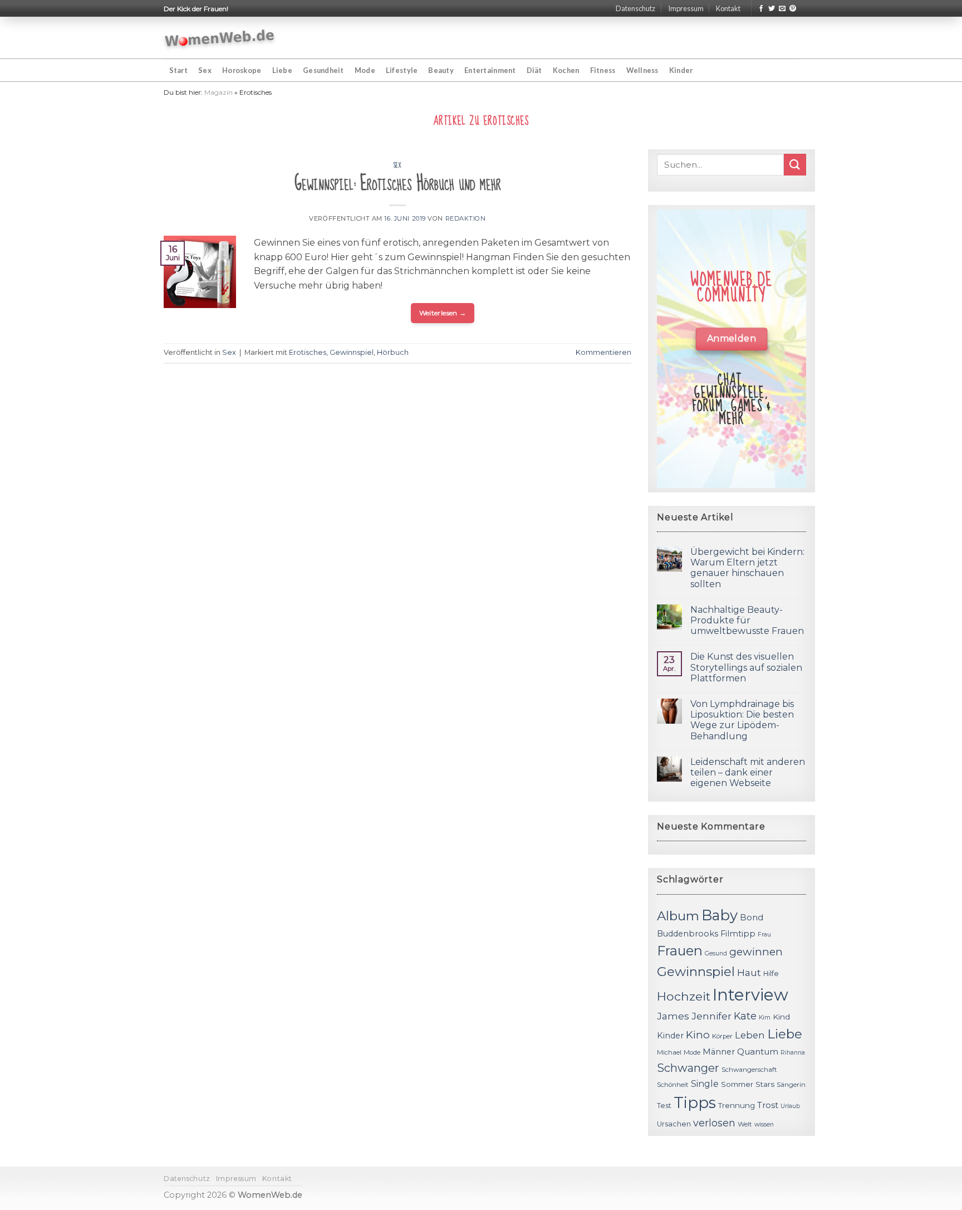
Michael (669, 1052)
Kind (781, 1016)
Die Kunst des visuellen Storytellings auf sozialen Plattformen (746, 667)
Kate (745, 1016)
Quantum (757, 1051)
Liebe (282, 70)
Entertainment (490, 70)
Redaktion (465, 218)
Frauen (680, 951)
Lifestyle (402, 70)
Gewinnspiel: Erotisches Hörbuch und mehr (398, 183)
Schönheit (673, 1085)
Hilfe (771, 973)
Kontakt (728, 8)
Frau (764, 934)
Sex (205, 70)
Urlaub (790, 1106)
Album (678, 916)
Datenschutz (635, 8)
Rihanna (793, 1052)
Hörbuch (393, 352)
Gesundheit (323, 70)
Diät (534, 70)
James (673, 1016)
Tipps (695, 1102)
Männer (719, 1052)
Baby (719, 915)
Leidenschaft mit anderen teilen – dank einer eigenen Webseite (747, 772)
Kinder (681, 70)
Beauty (441, 70)
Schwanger (688, 1068)
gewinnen (756, 951)
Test (664, 1105)
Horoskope (241, 70)
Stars (764, 1084)
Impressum (686, 8)
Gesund (716, 953)
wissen (764, 1124)
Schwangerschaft (749, 1070)
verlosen (714, 1123)
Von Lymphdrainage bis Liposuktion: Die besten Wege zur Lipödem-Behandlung (742, 720)
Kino (698, 1034)
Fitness (603, 70)
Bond (751, 917)
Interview (750, 994)
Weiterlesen (443, 313)
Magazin (218, 92)
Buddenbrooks (687, 934)
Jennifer (711, 1016)
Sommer (737, 1084)
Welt (745, 1124)
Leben (750, 1035)
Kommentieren (603, 352)
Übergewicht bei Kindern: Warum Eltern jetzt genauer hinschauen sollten (747, 568)
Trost (767, 1105)
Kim (764, 1017)
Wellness (642, 70)
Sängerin (791, 1085)
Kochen (566, 70)
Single (705, 1084)
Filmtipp (737, 934)
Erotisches (307, 352)
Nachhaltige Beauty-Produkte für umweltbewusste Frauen (747, 620)
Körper (722, 1036)
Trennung (736, 1105)
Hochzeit (683, 996)
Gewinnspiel (352, 352)
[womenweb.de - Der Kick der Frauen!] (220, 38)
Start (178, 70)
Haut (749, 972)
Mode (365, 70)
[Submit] (795, 164)
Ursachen (674, 1124)
